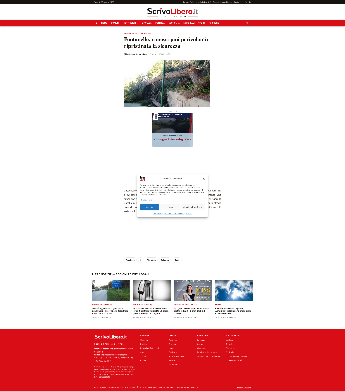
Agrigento (173, 340)
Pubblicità (230, 352)
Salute (143, 356)
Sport (201, 23)
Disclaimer (230, 348)
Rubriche (214, 23)
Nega (170, 207)
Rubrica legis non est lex (208, 352)
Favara (172, 360)
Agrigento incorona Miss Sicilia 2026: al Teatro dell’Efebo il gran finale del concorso (192, 311)
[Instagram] (250, 2)
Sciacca (172, 344)
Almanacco (202, 348)
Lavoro (143, 360)
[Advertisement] (172, 168)
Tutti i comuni (174, 364)
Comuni (115, 23)
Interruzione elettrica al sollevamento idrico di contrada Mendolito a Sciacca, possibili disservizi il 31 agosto (150, 311)
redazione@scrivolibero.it (116, 355)
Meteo (218, 305)
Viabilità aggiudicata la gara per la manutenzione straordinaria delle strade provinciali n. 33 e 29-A (110, 311)
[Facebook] (243, 2)
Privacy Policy (188, 2)
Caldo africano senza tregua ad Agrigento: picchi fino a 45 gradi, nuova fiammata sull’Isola (233, 311)
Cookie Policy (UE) (203, 2)
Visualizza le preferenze (193, 207)
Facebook (130, 260)
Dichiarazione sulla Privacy (174, 213)
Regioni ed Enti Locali (135, 33)
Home (104, 23)
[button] (204, 178)
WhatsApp (151, 260)
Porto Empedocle (176, 356)
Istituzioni (130, 23)
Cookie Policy (158, 213)
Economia (174, 23)
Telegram (165, 260)
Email (177, 260)
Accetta (149, 207)
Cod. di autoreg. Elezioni (222, 2)
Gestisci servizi (147, 200)
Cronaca (147, 23)
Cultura (200, 344)
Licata (171, 348)
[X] (246, 2)
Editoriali (189, 23)
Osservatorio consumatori (208, 356)
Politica (160, 23)
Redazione (230, 344)
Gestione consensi (243, 387)
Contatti (189, 213)
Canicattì (173, 352)
